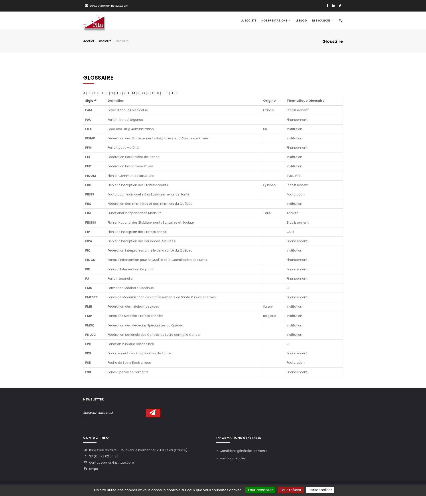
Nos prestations (274, 20)
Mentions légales (233, 458)
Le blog (301, 20)
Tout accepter (260, 489)
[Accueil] (93, 20)
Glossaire (105, 41)
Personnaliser (320, 489)
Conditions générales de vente (243, 451)
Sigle (91, 100)
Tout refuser (291, 489)
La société (248, 20)
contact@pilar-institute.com (108, 6)
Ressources (321, 20)
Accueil (89, 41)
